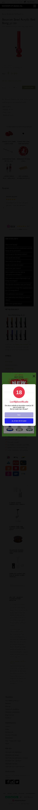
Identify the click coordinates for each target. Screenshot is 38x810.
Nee (19, 415)
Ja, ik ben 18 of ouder (19, 421)
